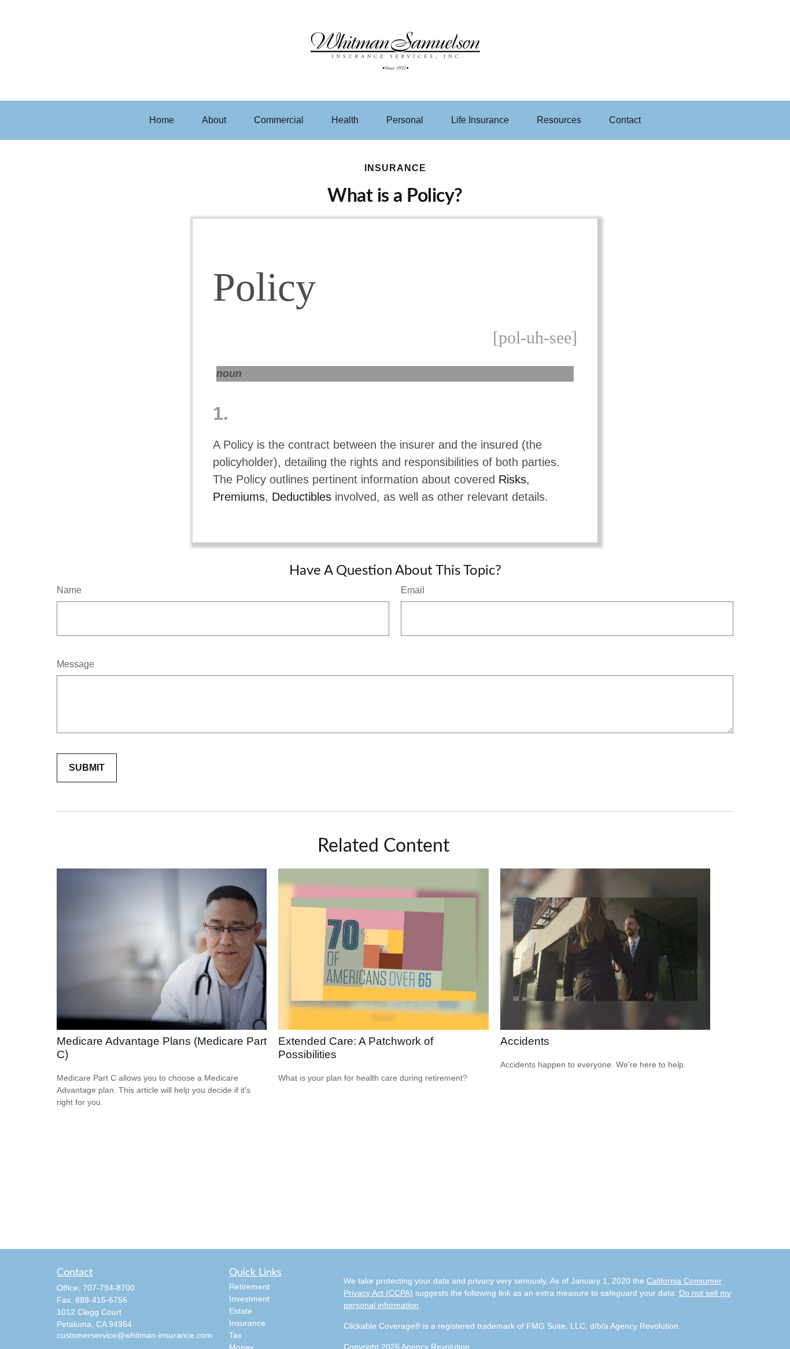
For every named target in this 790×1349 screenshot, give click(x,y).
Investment (249, 1298)
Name (69, 590)
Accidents (524, 1041)
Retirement (249, 1286)
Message (75, 664)
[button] (161, 120)
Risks (512, 479)
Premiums (239, 496)
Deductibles (301, 496)
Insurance (247, 1323)
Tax (235, 1335)
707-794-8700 (109, 1287)
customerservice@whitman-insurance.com (134, 1335)
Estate (240, 1310)
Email (412, 590)
